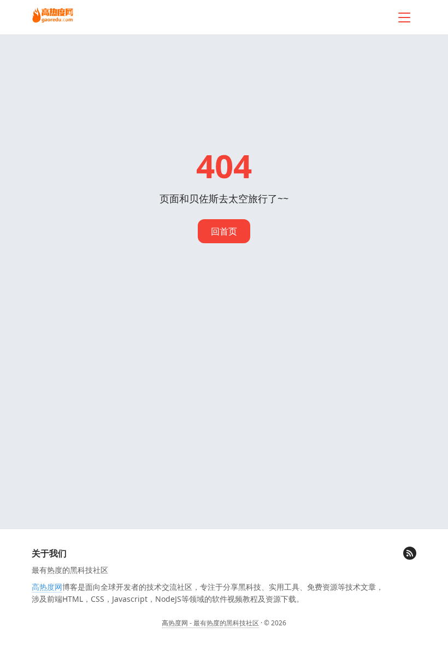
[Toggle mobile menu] (404, 17)
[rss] (409, 553)
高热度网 (47, 587)
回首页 (224, 231)
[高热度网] (53, 16)
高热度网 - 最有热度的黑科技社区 (210, 623)
